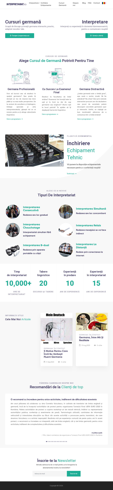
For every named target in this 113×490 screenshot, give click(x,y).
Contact (96, 3)
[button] (103, 3)
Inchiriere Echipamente (46, 4)
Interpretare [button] (34, 3)
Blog (84, 3)
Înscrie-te (73, 474)
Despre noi (75, 4)
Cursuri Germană (62, 4)
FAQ (89, 3)
